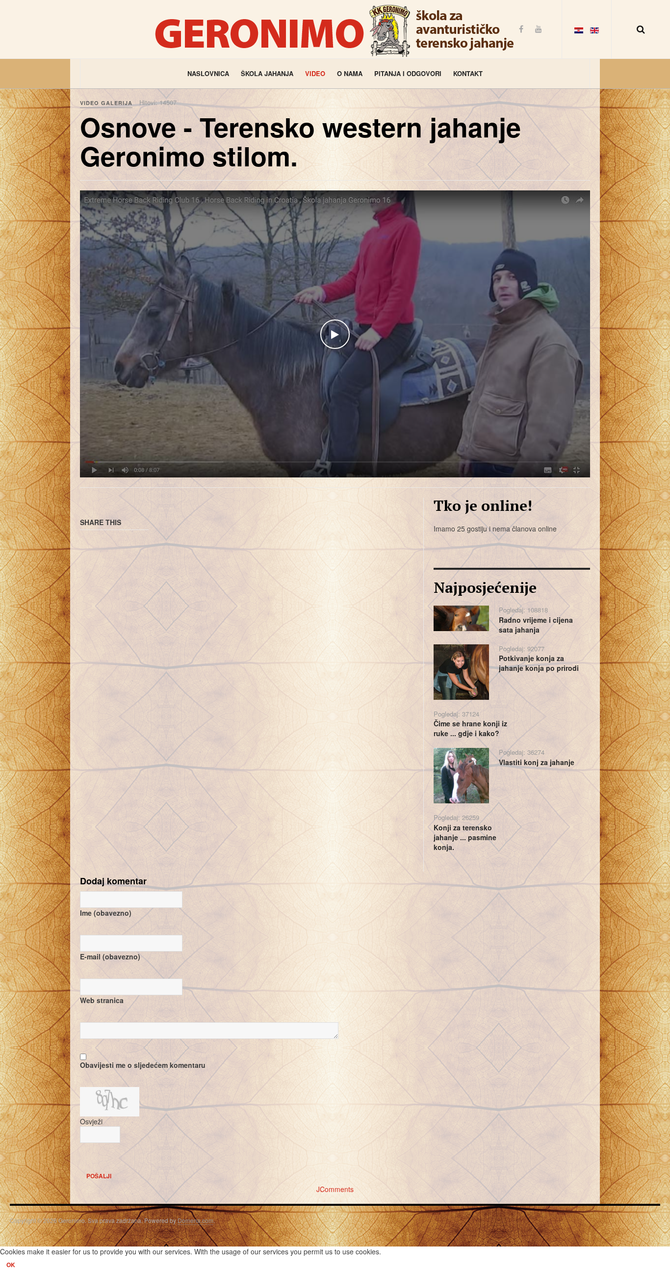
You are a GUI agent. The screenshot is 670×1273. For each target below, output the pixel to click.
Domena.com (195, 1220)
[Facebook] (521, 28)
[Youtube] (538, 28)
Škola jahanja (267, 73)
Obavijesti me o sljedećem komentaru (143, 1065)
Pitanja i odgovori (407, 73)
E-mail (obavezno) (110, 956)
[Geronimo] (335, 29)
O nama (349, 73)
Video (315, 73)
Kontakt (468, 73)
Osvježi (91, 1121)
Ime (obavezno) (105, 913)
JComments (335, 1189)
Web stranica (102, 1000)
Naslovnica (208, 73)
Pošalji (98, 1175)
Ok (10, 1264)
